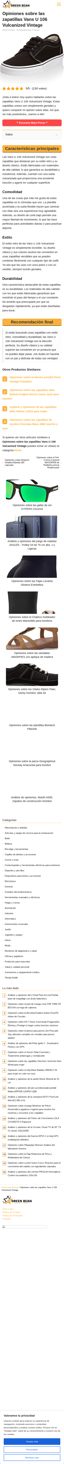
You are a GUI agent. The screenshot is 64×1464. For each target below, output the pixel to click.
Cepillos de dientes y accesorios (20, 854)
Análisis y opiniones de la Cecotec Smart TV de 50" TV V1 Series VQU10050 (34, 1129)
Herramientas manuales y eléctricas (22, 897)
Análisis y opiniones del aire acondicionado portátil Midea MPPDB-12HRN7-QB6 (32, 1090)
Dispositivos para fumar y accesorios (23, 876)
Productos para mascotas (17, 961)
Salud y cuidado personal (17, 967)
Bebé (7, 838)
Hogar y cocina (12, 902)
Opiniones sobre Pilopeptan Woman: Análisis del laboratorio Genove (31, 1147)
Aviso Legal (7, 1209)
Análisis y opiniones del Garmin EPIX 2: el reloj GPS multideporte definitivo (33, 1138)
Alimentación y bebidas (16, 827)
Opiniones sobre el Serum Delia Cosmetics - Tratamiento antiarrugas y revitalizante (29, 1054)
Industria (9, 913)
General (9, 886)
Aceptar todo (32, 1441)
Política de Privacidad (12, 1215)
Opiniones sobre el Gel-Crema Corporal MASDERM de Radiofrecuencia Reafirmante (47, 462)
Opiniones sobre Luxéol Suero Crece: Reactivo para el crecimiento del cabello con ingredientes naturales (34, 1165)
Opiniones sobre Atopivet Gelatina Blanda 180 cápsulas (17, 462)
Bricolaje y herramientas (16, 849)
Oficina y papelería (14, 956)
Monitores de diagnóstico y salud (21, 951)
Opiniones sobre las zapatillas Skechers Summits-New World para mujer (34, 1063)
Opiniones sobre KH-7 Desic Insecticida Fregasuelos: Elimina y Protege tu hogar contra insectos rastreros (34, 1024)
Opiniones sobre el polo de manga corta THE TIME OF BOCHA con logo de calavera (34, 1006)
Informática (10, 918)
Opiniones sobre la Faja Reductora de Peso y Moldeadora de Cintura (30, 1156)
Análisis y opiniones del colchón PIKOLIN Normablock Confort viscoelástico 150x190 (34, 1173)
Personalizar (32, 1449)
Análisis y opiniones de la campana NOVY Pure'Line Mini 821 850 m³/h (33, 1099)
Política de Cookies (11, 1212)
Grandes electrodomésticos (18, 892)
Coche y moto (11, 860)
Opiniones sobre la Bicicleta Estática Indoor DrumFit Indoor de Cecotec (33, 1015)
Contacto (6, 1219)
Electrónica (10, 881)
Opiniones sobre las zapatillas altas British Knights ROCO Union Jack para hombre (30, 394)
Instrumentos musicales (16, 924)
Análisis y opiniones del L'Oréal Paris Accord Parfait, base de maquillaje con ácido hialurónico (33, 997)
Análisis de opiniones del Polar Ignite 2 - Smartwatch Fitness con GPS (33, 1045)
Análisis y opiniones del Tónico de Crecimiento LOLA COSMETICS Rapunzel (33, 1120)
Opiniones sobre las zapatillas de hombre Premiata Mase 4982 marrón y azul (30, 424)
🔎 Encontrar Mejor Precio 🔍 (32, 123)
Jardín (8, 929)
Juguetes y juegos (13, 935)
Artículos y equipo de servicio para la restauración (29, 833)
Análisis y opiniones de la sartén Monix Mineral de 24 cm (33, 1081)
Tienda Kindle (11, 977)
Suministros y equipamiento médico (22, 972)
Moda (7, 945)
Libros (8, 940)
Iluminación (10, 908)
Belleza (8, 843)
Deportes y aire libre (14, 870)
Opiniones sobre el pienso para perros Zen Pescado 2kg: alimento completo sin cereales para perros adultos (33, 1034)
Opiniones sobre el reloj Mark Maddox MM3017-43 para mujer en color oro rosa (32, 1072)
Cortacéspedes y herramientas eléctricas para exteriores (32, 865)
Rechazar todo (32, 1457)
